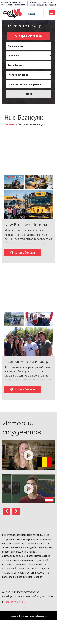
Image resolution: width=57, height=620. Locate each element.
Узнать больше (24, 253)
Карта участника (30, 36)
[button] (28, 455)
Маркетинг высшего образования (33, 616)
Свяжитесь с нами (15, 602)
